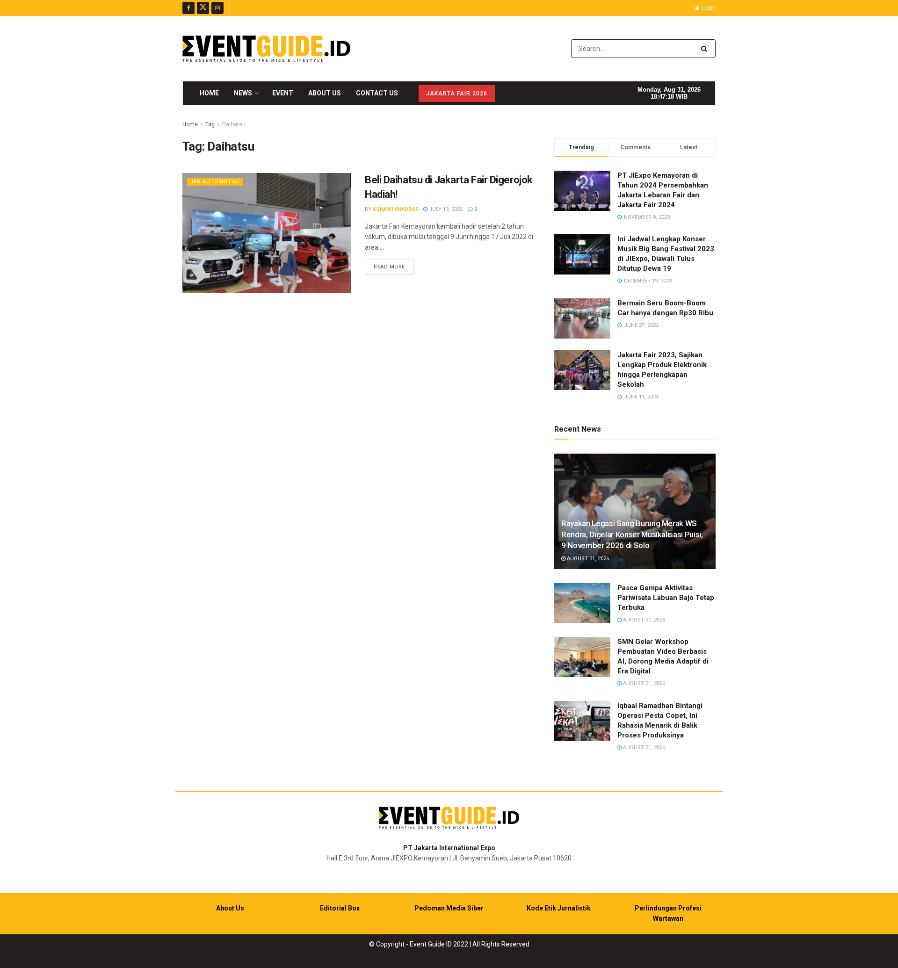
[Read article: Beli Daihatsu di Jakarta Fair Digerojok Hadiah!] (266, 233)
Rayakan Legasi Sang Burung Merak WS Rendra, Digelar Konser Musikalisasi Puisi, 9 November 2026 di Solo (632, 534)
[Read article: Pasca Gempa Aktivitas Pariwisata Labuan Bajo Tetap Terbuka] (582, 603)
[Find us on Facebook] (188, 8)
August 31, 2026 (587, 559)
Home (209, 93)
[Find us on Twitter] (203, 8)
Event (282, 93)
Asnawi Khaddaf (395, 209)
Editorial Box (340, 908)
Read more (394, 266)
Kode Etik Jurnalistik (559, 908)
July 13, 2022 (445, 209)
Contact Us (377, 93)
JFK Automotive (215, 182)
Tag (210, 124)
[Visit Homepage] (266, 49)
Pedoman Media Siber (449, 908)
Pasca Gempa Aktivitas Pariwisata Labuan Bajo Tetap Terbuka (665, 598)
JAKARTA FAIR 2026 (456, 93)
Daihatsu (234, 124)
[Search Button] (706, 48)
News (243, 93)
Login (708, 8)
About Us (324, 93)
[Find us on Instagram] (217, 8)
